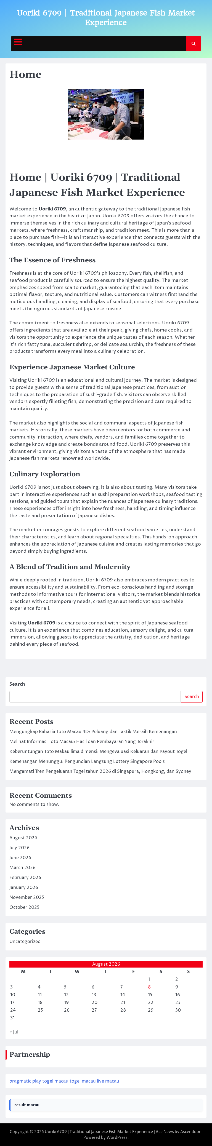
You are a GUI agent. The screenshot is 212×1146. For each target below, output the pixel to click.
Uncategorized (25, 942)
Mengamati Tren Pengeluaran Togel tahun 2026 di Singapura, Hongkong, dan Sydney (100, 771)
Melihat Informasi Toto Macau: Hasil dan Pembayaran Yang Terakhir (81, 742)
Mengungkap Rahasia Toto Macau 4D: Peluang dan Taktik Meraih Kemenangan (93, 732)
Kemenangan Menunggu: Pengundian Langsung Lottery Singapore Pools (87, 761)
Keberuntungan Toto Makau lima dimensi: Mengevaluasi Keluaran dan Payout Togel (98, 752)
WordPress (117, 1137)
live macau (108, 1081)
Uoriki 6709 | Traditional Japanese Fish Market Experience (99, 1131)
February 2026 (25, 878)
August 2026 (23, 838)
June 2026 (20, 858)
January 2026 (23, 888)
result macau (26, 1105)
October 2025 (24, 907)
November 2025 (26, 897)
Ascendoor (190, 1131)
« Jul (13, 1032)
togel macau (55, 1081)
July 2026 (19, 848)
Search (17, 684)
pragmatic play (25, 1081)
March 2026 (22, 868)
